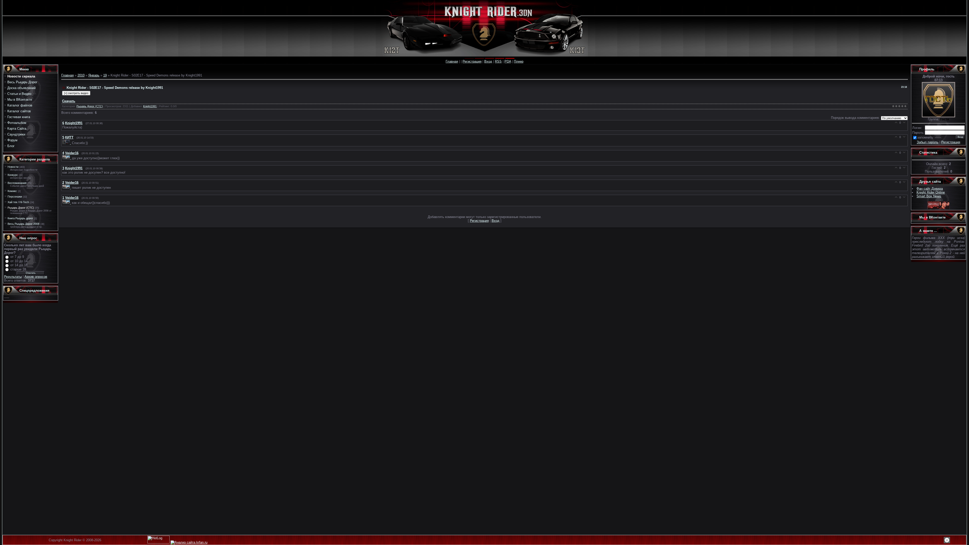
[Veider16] (67, 158)
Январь (93, 75)
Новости (13, 166)
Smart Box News (929, 196)
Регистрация (472, 61)
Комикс (12, 191)
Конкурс (13, 174)
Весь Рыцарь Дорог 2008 (23, 223)
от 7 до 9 (17, 257)
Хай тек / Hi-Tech (18, 202)
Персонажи (15, 196)
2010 (81, 75)
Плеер (518, 61)
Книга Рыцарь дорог (20, 218)
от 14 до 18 (19, 265)
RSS (498, 61)
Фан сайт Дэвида (930, 188)
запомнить (925, 137)
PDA (507, 61)
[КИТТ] (67, 143)
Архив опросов (35, 277)
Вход (488, 61)
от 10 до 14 (19, 261)
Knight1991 (150, 106)
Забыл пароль (927, 142)
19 (105, 75)
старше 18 (18, 269)
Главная (452, 61)
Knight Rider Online (931, 192)
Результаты (13, 277)
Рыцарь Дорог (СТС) (21, 207)
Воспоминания (17, 182)
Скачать (68, 101)
